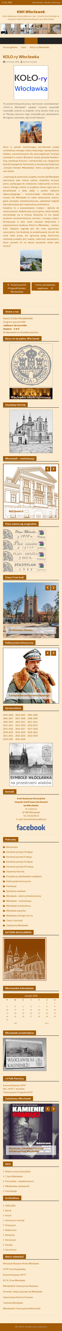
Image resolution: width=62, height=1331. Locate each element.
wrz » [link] (47, 1023)
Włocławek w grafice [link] (16, 910)
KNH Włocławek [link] (31, 11)
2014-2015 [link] (33, 725)
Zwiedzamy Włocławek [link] (17, 925)
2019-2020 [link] (20, 732)
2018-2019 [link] (8, 732)
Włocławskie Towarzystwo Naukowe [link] (20, 1285)
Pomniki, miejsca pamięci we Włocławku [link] (22, 1291)
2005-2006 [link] (33, 714)
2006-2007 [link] (8, 718)
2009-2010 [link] (8, 721)
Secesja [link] (9, 1244)
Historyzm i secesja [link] (14, 1220)
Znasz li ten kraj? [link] (14, 920)
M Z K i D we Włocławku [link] (14, 1280)
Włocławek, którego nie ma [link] (19, 915)
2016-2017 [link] (20, 728)
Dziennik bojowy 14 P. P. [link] (14, 1274)
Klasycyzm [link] (10, 1225)
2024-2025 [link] (8, 739)
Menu (32, 40)
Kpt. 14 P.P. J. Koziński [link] (14, 1088)
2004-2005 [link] (20, 714)
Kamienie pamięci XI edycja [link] (19, 861)
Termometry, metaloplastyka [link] (44, 2)
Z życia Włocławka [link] (14, 1176)
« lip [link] (15, 1023)
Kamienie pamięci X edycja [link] (19, 856)
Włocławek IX (16, 511)
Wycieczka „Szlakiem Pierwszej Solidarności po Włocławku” (26, 1150)
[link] (31, 28)
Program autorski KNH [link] (14, 321)
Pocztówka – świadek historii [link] (19, 1181)
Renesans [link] (10, 1235)
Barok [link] (8, 1210)
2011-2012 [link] (33, 721)
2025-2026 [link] (20, 739)
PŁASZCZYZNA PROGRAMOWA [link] (18, 318)
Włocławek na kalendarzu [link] (18, 905)
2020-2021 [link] (33, 732)
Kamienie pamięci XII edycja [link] (19, 866)
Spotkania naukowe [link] (16, 891)
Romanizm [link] (10, 1239)
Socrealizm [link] (10, 1249)
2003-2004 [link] (8, 714)
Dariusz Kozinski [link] (30, 61)
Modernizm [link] (11, 1230)
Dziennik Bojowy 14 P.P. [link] (14, 1085)
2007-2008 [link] (20, 718)
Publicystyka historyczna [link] (18, 881)
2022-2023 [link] (20, 735)
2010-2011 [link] (20, 721)
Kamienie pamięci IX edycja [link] (19, 851)
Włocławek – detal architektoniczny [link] (23, 895)
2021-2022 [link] (8, 735)
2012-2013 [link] (8, 725)
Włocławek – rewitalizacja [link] (18, 900)
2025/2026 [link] (10, 1205)
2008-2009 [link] (33, 718)
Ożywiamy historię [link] (15, 871)
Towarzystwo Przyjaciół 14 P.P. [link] (18, 1092)
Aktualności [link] (12, 847)
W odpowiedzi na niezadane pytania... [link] (21, 332)
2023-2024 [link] (33, 735)
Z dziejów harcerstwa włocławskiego (29, 695)
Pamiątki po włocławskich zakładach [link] (24, 876)
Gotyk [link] (8, 1215)
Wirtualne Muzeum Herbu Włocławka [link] (21, 1263)
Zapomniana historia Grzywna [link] (18, 1297)
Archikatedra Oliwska (21, 630)
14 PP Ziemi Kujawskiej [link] (14, 1269)
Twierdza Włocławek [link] (13, 1302)
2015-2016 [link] (8, 728)
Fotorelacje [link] (11, 1191)
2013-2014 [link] (20, 725)
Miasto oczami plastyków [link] (17, 1171)
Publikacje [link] (11, 886)
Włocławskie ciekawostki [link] (17, 1186)
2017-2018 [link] (33, 728)
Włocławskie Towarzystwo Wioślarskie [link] (22, 1308)
